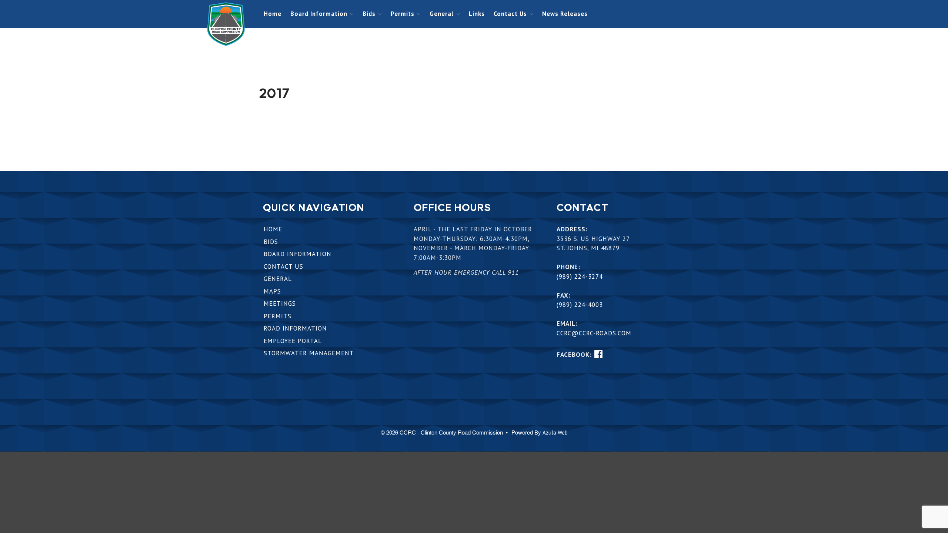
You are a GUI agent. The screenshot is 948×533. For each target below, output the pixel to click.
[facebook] (598, 354)
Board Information (318, 14)
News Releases (565, 14)
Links (477, 14)
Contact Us (510, 14)
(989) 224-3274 (580, 276)
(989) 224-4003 (580, 305)
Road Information (295, 328)
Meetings (280, 303)
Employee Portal (293, 341)
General (442, 14)
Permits (402, 14)
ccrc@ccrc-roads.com (594, 333)
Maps (272, 291)
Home (272, 14)
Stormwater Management (309, 353)
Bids (369, 14)
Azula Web (555, 432)
